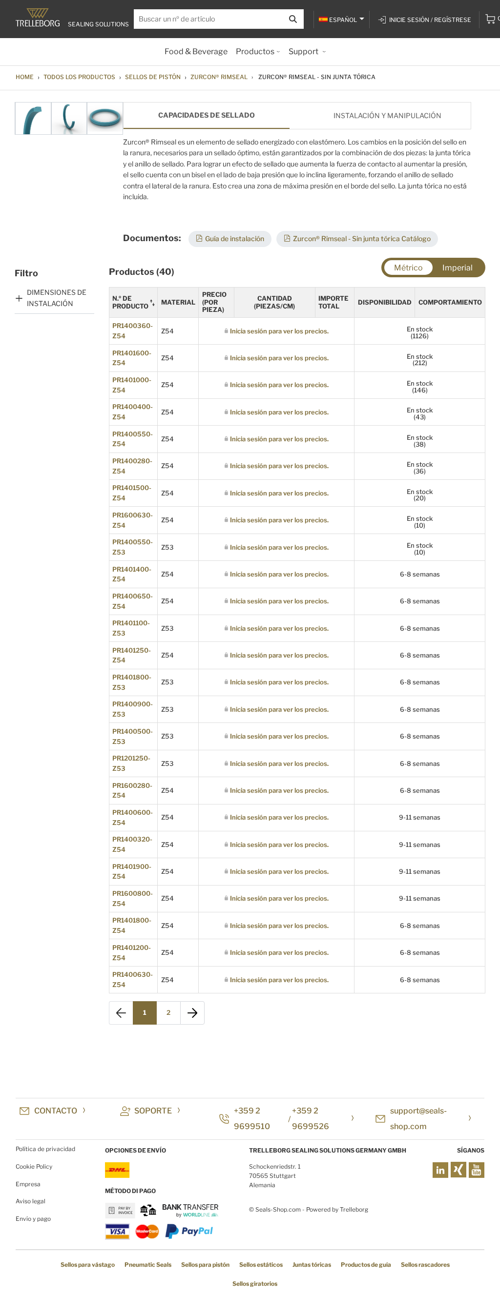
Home (25, 77)
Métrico (408, 267)
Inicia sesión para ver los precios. (279, 331)
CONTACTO (55, 1110)
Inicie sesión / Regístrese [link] (430, 19)
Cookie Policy (34, 1166)
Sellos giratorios (254, 1283)
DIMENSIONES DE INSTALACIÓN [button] (56, 297)
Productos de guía (366, 1264)
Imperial (457, 267)
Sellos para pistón (205, 1264)
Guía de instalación (234, 238)
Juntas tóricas (311, 1264)
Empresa (28, 1184)
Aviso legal (30, 1201)
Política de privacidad (45, 1149)
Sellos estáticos (261, 1264)
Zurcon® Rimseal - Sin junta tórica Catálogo (362, 238)
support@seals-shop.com (418, 1118)
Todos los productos (79, 77)
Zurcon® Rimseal (219, 77)
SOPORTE (153, 1110)
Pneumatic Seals (148, 1264)
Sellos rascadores (425, 1264)
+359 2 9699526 (310, 1118)
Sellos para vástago (88, 1264)
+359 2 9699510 (252, 1118)
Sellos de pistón (153, 77)
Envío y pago (33, 1218)
